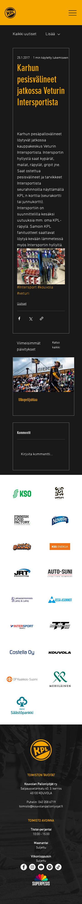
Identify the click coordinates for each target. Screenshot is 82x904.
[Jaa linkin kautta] (41, 318)
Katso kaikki (56, 345)
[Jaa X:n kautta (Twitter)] (30, 318)
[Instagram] (32, 867)
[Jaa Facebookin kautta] (19, 318)
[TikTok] (58, 867)
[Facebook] (23, 867)
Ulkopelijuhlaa (27, 399)
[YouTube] (41, 867)
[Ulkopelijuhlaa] (43, 374)
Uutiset (21, 304)
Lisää (50, 34)
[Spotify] (49, 867)
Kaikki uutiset (24, 34)
